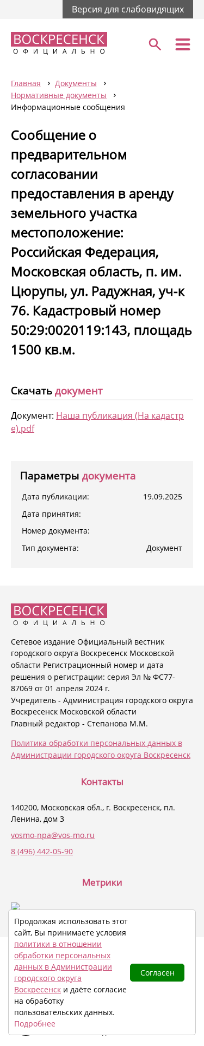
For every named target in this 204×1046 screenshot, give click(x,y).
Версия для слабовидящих (128, 9)
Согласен (157, 972)
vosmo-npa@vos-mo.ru (53, 835)
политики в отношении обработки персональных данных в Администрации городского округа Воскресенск (63, 967)
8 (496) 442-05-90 (42, 851)
